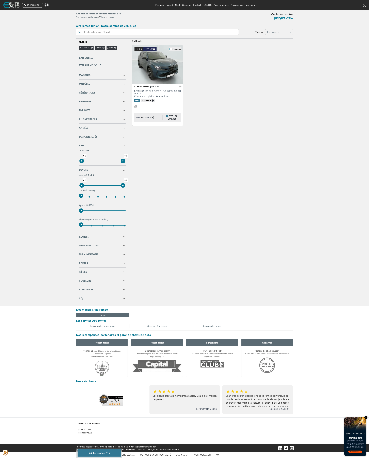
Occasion (186, 5)
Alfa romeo (94, 17)
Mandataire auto (82, 17)
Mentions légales (125, 454)
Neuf (177, 5)
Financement (182, 454)
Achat (170, 5)
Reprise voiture (221, 5)
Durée (87, 190)
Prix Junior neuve (85, 433)
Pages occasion (202, 454)
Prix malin (160, 5)
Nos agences (237, 5)
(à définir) (90, 190)
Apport (87, 205)
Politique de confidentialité (155, 454)
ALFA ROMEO (84, 48)
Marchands (251, 5)
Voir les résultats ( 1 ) (99, 453)
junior (98, 48)
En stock (197, 5)
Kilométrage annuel (93, 219)
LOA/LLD (208, 5)
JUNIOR (110, 48)
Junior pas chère (84, 429)
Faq (217, 454)
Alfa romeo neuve (107, 17)
